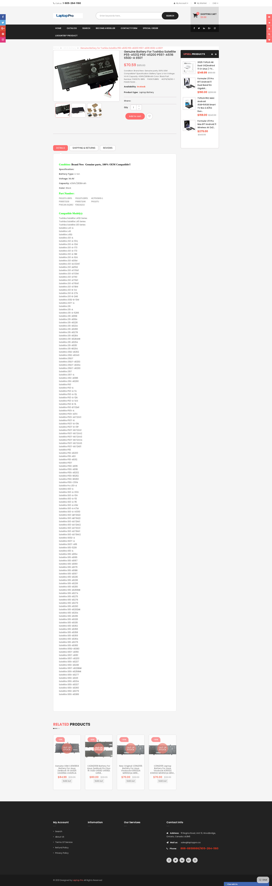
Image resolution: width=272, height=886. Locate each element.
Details (60, 148)
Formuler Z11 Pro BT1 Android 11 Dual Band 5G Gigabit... (205, 83)
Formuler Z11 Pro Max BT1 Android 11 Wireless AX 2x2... (206, 124)
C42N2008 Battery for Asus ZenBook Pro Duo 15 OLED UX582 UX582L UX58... (98, 769)
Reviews (107, 148)
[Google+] (3, 28)
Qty (126, 107)
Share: (127, 100)
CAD (216, 3)
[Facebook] (3, 17)
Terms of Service (64, 842)
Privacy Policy (62, 853)
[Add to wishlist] (149, 116)
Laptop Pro (78, 880)
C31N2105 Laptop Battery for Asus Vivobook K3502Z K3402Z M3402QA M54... (162, 769)
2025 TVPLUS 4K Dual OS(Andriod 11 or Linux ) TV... (206, 65)
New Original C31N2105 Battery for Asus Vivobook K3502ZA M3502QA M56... (130, 769)
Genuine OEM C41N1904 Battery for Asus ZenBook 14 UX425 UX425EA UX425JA (67, 769)
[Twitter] (3, 23)
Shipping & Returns (84, 148)
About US (59, 836)
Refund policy (62, 847)
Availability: (130, 86)
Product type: (131, 92)
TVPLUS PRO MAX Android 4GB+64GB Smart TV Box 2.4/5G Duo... (206, 105)
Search (58, 831)
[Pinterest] (3, 34)
